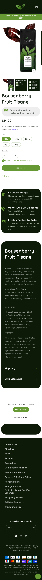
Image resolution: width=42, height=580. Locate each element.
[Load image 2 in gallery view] (21, 85)
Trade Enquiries (13, 507)
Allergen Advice (13, 486)
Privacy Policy (12, 482)
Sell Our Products (14, 502)
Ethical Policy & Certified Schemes (18, 491)
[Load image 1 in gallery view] (8, 85)
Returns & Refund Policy (18, 477)
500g (27, 139)
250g (17, 139)
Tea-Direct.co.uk (15, 565)
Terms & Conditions (15, 472)
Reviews (9, 458)
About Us (9, 449)
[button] (4, 6)
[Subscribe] (33, 527)
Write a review (21, 409)
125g (6, 139)
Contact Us (10, 463)
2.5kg (16, 144)
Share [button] (6, 176)
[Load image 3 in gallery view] (34, 85)
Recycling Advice (14, 497)
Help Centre (11, 444)
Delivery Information (16, 467)
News (7, 453)
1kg (5, 144)
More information (28, 214)
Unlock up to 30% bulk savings (18, 161)
